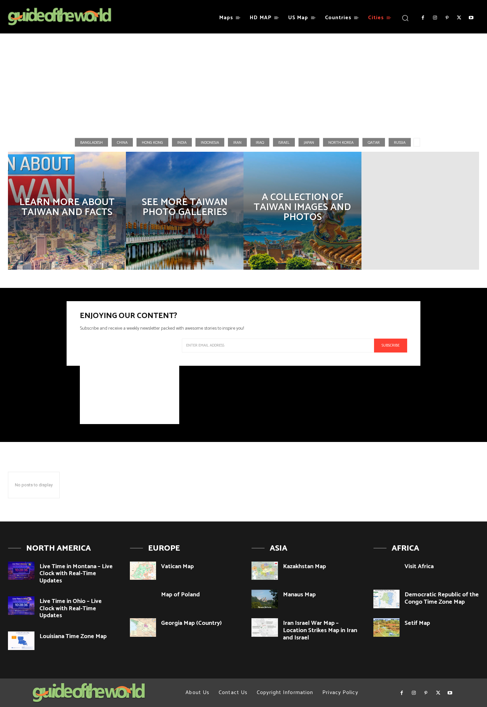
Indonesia (210, 142)
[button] (405, 18)
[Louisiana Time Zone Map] (21, 640)
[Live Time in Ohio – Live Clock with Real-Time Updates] (21, 605)
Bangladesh (91, 142)
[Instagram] (435, 18)
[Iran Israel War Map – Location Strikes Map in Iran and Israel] (264, 627)
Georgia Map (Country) (191, 623)
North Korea (340, 142)
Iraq (260, 142)
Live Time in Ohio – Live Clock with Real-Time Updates (70, 608)
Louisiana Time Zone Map (73, 636)
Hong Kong (152, 142)
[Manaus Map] (264, 599)
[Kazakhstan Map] (264, 571)
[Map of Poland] (143, 599)
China (122, 142)
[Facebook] (423, 18)
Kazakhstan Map (304, 566)
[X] (459, 18)
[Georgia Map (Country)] (143, 627)
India (182, 142)
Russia (400, 142)
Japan (309, 142)
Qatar (374, 142)
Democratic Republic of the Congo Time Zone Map (442, 598)
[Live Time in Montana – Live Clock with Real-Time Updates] (21, 571)
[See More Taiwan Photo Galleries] (185, 211)
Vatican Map (177, 566)
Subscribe (391, 345)
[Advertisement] (243, 82)
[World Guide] (59, 17)
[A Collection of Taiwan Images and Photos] (302, 211)
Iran (237, 142)
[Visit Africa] (386, 571)
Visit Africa (419, 566)
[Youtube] (471, 18)
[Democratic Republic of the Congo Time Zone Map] (386, 599)
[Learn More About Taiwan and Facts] (67, 211)
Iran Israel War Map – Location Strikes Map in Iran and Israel (320, 630)
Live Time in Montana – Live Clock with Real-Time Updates (76, 574)
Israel (284, 142)
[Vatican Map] (143, 571)
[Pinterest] (447, 18)
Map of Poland (180, 595)
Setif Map (417, 623)
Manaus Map (299, 595)
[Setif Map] (386, 627)
